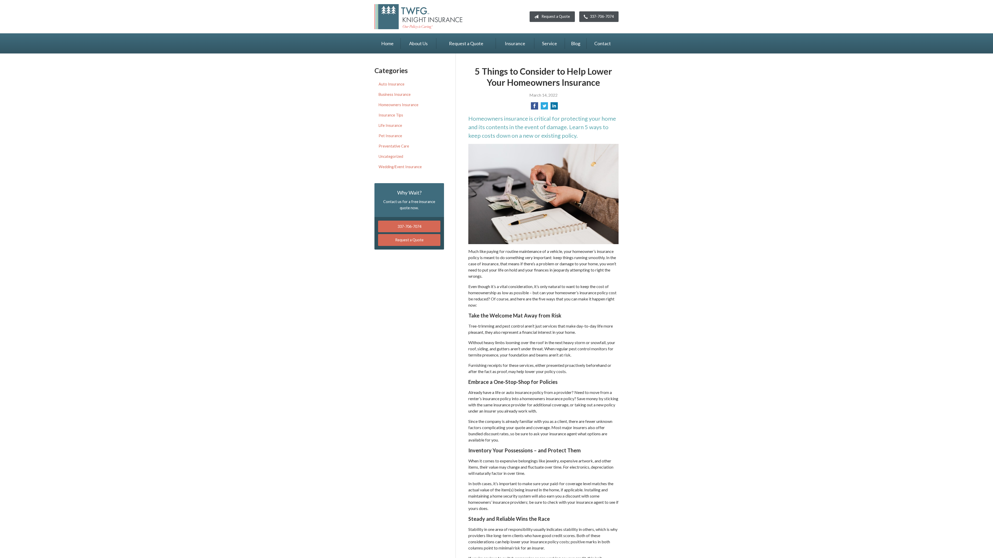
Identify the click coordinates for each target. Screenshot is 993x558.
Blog (575, 43)
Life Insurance (390, 125)
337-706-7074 (602, 16)
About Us (418, 43)
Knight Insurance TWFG (418, 16)
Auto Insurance (391, 84)
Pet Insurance (390, 136)
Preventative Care (394, 146)
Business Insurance (395, 94)
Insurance (515, 43)
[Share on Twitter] (544, 107)
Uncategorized (391, 156)
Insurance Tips (391, 115)
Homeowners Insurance (398, 105)
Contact (602, 43)
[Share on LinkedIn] (554, 107)
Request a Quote (555, 16)
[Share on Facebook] (534, 107)
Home (387, 43)
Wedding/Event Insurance (400, 167)
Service (549, 43)
